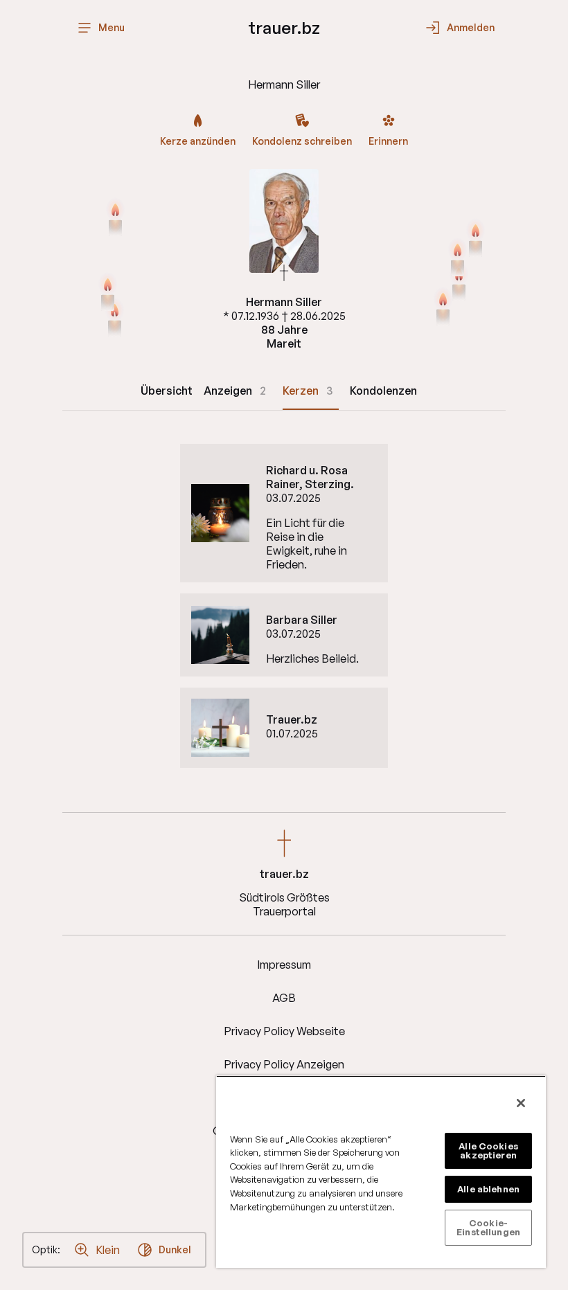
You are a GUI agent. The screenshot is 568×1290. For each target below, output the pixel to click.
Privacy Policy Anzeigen (284, 1064)
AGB (284, 998)
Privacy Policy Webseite (284, 1031)
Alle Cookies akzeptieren (488, 1150)
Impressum (284, 964)
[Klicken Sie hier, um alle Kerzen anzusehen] (115, 218)
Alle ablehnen (488, 1188)
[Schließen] (521, 1103)
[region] (381, 1171)
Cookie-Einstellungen (488, 1227)
